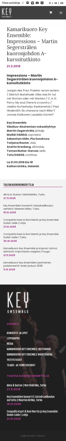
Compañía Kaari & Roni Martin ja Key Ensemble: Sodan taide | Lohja (31, 221)
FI (50, 3)
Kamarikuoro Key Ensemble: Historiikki (29, 349)
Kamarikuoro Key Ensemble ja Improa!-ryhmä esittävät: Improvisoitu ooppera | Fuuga (30, 250)
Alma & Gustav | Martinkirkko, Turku (24, 194)
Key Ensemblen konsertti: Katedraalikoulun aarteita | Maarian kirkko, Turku (28, 207)
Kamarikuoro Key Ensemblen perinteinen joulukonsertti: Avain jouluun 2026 (27, 264)
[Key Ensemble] (7, 12)
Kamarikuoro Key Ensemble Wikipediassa (29, 354)
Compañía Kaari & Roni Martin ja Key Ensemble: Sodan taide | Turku (31, 235)
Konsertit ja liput (17, 333)
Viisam (41, 435)
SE (55, 3)
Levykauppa (13, 338)
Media (10, 343)
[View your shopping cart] (51, 13)
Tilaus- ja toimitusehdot (21, 365)
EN (61, 3)
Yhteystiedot (14, 360)
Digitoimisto (28, 435)
